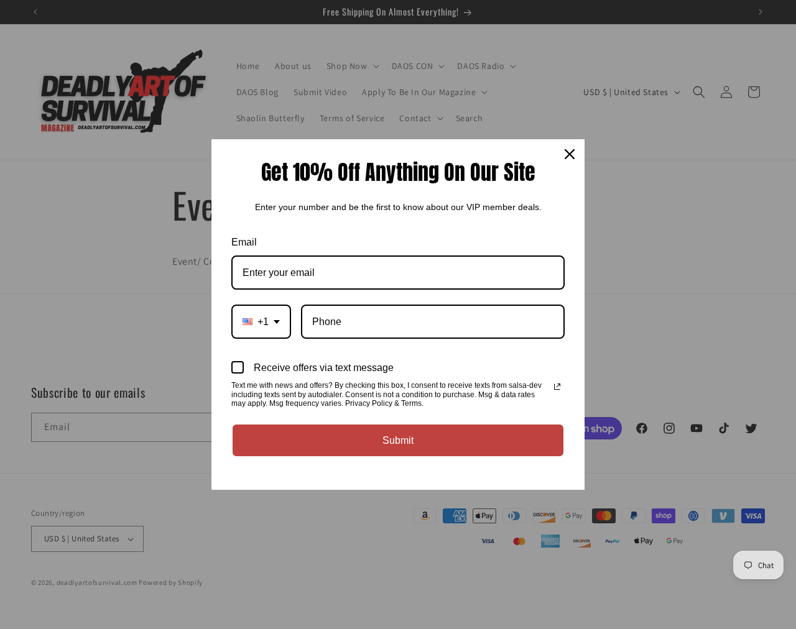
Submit (398, 440)
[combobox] (261, 322)
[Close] (570, 154)
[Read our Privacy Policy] (557, 386)
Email (244, 242)
